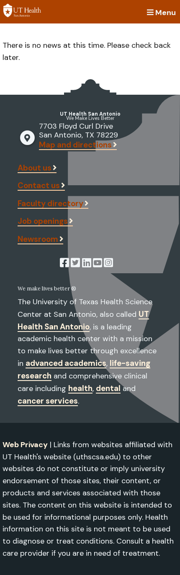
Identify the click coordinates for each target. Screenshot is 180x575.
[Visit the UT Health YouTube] (97, 264)
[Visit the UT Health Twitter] (75, 264)
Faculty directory (50, 203)
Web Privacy (25, 445)
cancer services (48, 401)
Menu (165, 11)
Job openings (43, 221)
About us (34, 168)
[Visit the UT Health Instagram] (108, 264)
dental (108, 388)
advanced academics (66, 363)
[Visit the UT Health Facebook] (64, 264)
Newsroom (38, 239)
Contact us (39, 185)
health (80, 388)
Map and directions (75, 145)
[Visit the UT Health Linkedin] (86, 264)
